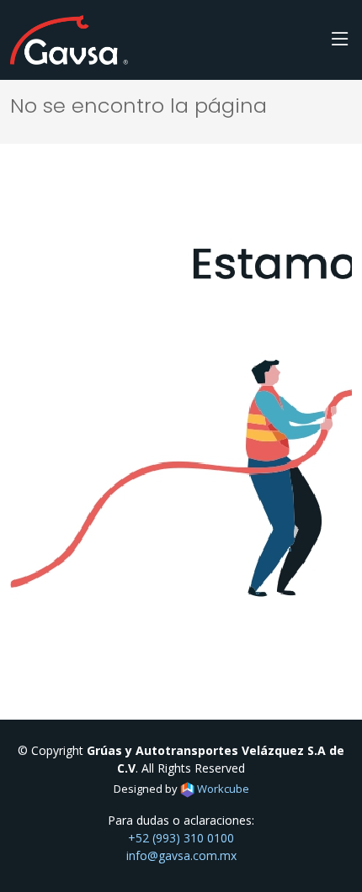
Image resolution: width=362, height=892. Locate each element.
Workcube (221, 788)
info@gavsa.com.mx (181, 855)
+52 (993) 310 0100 (181, 838)
